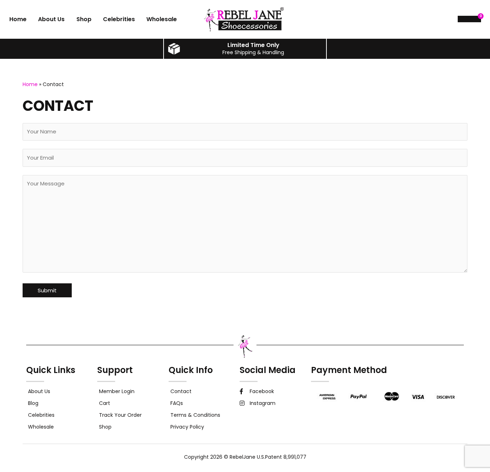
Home (18, 19)
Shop (83, 19)
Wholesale (161, 19)
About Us (51, 19)
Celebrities (119, 19)
